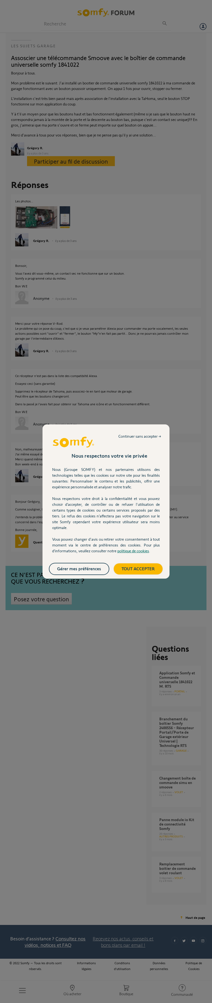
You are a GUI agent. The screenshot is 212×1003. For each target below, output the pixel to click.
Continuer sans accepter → (139, 436)
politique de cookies (133, 550)
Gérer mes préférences (79, 568)
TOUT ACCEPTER (138, 568)
